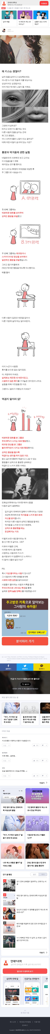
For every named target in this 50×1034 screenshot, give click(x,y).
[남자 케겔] (9, 11)
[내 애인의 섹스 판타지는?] (25, 11)
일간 (34, 874)
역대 (42, 874)
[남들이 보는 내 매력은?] (41, 11)
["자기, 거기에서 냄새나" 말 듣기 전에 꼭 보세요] (10, 703)
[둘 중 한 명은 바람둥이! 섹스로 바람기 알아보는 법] (30, 703)
